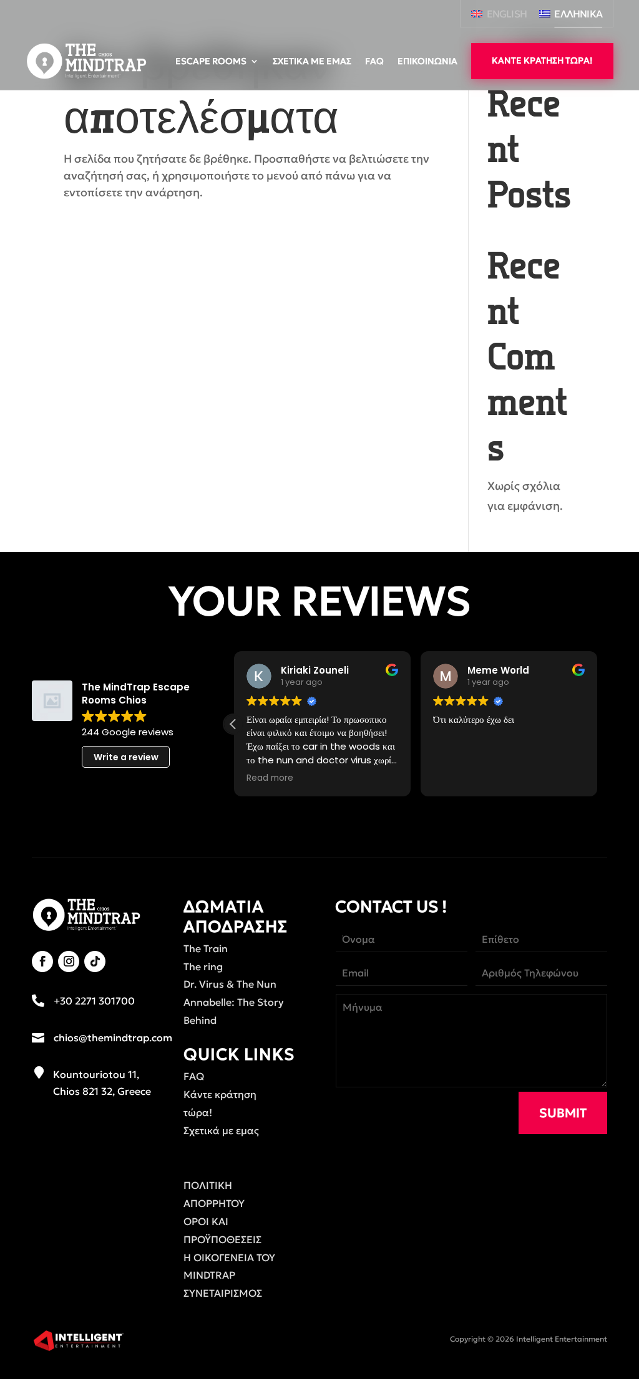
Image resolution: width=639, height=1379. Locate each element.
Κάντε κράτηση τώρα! (542, 60)
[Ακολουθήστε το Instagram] (68, 961)
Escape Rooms (210, 61)
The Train (205, 948)
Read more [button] (269, 778)
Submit (563, 1113)
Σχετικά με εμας (312, 61)
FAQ (374, 61)
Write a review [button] (126, 757)
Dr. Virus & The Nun (229, 984)
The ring (203, 966)
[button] (233, 724)
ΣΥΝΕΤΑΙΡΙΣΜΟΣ (222, 1293)
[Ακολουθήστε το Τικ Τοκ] (94, 961)
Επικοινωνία (427, 61)
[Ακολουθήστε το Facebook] (42, 961)
